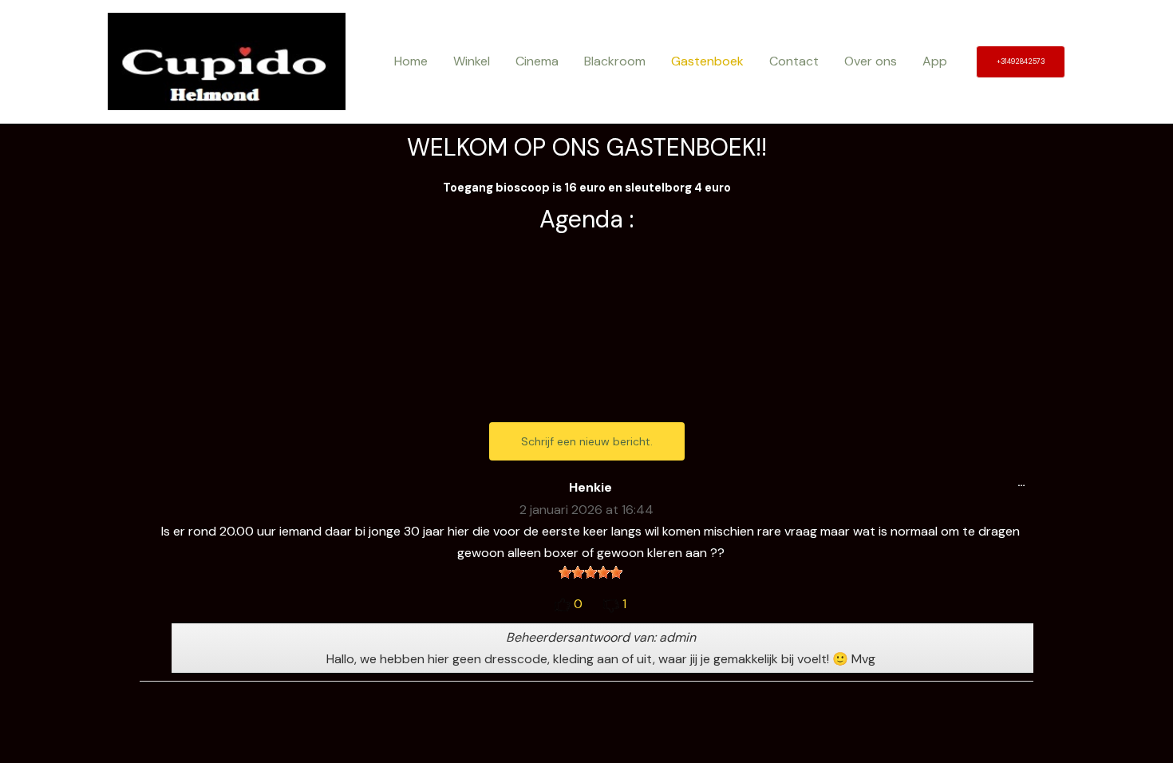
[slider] (590, 572)
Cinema (537, 61)
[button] (1020, 61)
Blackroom (615, 61)
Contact (794, 61)
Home (411, 61)
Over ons (870, 61)
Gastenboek (707, 61)
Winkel (471, 61)
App (934, 61)
